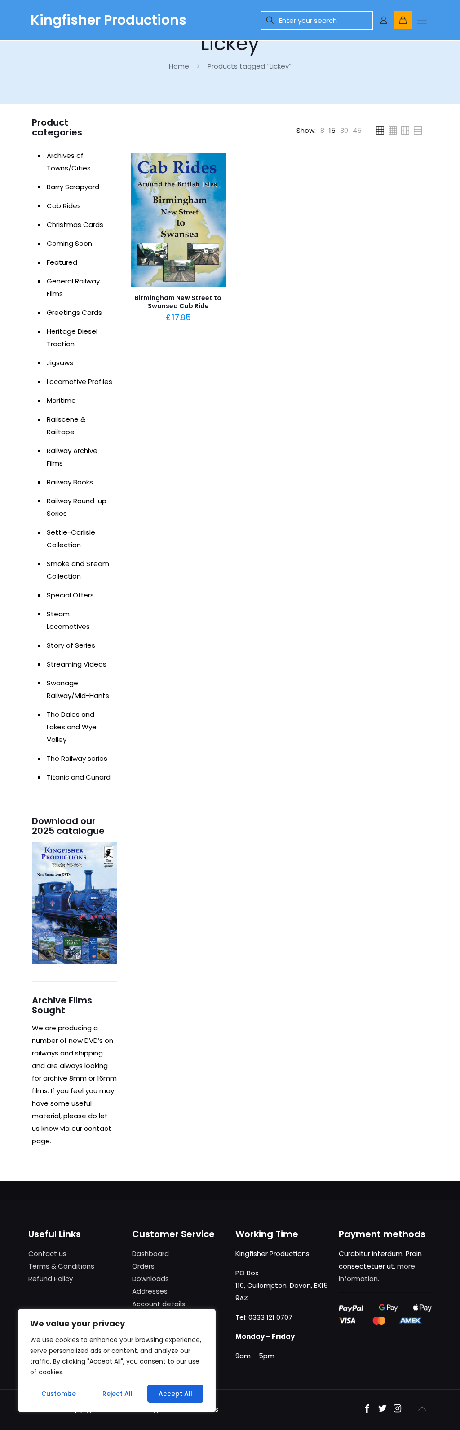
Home (179, 66)
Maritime (61, 400)
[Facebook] (367, 1409)
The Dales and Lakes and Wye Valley (72, 727)
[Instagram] (397, 1409)
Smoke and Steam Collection (78, 570)
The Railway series (77, 758)
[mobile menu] (421, 20)
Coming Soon (69, 243)
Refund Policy (50, 1278)
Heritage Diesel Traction (72, 338)
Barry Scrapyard (73, 187)
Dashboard (150, 1253)
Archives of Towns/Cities (69, 162)
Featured (62, 262)
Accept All (175, 1393)
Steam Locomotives (68, 620)
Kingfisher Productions (108, 20)
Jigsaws (60, 362)
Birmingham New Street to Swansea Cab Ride (178, 301)
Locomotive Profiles (79, 381)
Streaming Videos (76, 664)
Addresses (150, 1291)
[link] (322, 130)
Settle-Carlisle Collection (71, 538)
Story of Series (71, 645)
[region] (117, 1360)
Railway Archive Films (72, 457)
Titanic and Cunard (79, 777)
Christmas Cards (75, 224)
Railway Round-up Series (76, 507)
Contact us (47, 1253)
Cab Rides (64, 205)
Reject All (117, 1393)
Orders (143, 1266)
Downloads (150, 1278)
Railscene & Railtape (66, 425)
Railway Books (70, 482)
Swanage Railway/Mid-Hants (78, 689)
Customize (58, 1393)
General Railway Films (73, 287)
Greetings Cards (74, 312)
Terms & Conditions (61, 1266)
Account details (158, 1303)
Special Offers (70, 595)
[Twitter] (382, 1409)
